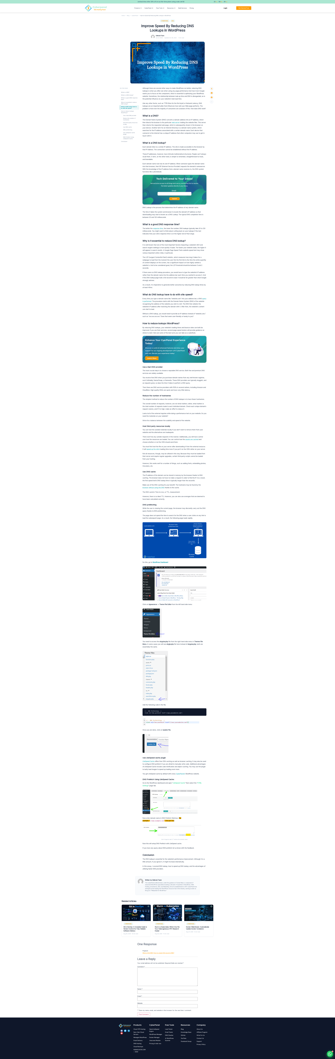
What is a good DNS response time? (129, 96)
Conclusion (124, 139)
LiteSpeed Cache (149, 759)
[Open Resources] (175, 8)
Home (123, 13)
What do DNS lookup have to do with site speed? (129, 104)
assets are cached (191, 437)
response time (158, 226)
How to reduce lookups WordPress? (127, 109)
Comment (141, 964)
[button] (167, 1058)
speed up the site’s (153, 447)
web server (176, 120)
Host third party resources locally (130, 120)
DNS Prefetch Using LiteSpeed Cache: (128, 135)
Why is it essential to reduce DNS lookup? (129, 100)
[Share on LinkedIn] (211, 90)
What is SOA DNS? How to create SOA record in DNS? (158, 950)
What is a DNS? (125, 90)
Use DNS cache (127, 124)
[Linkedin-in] (129, 1028)
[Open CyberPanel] (152, 8)
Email (174, 188)
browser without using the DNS (153, 485)
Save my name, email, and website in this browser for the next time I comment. (165, 1008)
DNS (173, 18)
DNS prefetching (127, 127)
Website (139, 1000)
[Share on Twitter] (211, 86)
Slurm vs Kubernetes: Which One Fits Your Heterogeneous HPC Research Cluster (167, 926)
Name (139, 986)
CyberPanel (135, 13)
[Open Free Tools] (163, 8)
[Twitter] (125, 1028)
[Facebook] (121, 1028)
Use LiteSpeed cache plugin (129, 130)
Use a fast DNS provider (129, 113)
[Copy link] (211, 99)
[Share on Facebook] (211, 95)
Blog (128, 13)
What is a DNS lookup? (127, 92)
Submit (174, 196)
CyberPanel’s (180, 771)
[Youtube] (121, 1031)
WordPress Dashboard (160, 560)
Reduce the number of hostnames (129, 116)
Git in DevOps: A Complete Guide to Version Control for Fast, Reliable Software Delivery (135, 926)
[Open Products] (141, 8)
